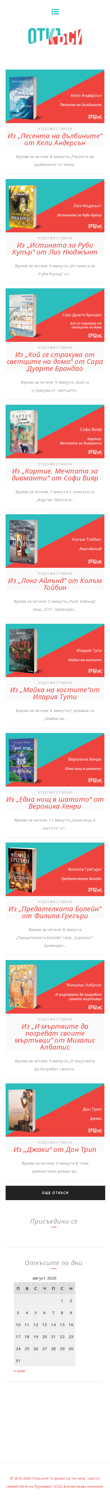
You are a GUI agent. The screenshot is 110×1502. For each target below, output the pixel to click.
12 (35, 1324)
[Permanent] (55, 123)
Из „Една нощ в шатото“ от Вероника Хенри (55, 802)
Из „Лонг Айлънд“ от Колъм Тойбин (55, 584)
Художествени (55, 128)
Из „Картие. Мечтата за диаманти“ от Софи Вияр (55, 474)
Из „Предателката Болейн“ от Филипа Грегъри (55, 912)
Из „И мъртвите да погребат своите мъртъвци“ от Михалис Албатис (55, 1036)
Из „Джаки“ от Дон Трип (55, 1149)
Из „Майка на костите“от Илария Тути (55, 693)
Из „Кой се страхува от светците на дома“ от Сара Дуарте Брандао (55, 361)
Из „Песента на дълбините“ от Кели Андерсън (55, 139)
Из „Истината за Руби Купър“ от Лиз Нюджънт (54, 248)
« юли (19, 1370)
